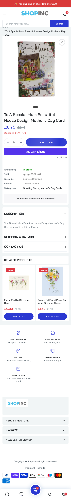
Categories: (10, 188)
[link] (7, 494)
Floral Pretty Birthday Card (16, 302)
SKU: (6, 174)
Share (63, 157)
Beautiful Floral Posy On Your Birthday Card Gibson (52, 302)
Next (64, 293)
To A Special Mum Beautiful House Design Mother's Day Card (34, 117)
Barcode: (9, 178)
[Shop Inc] (34, 13)
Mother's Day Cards (51, 188)
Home (5, 27)
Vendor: (8, 183)
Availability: (10, 169)
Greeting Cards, (32, 188)
